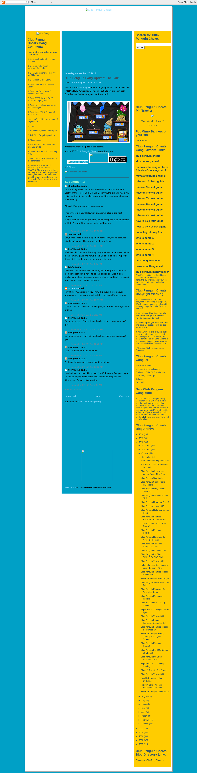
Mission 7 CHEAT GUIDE (149, 198)
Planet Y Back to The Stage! (154, 670)
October (145, 453)
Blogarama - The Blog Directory (150, 760)
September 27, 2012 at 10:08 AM (87, 231)
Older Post (124, 396)
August (144, 696)
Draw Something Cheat (149, 266)
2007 (141, 744)
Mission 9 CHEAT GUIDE (149, 187)
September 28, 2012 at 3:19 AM (86, 315)
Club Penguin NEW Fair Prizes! (155, 502)
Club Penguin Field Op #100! (153, 550)
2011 (141, 729)
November (146, 449)
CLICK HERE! (142, 140)
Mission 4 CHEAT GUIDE (149, 215)
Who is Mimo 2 (145, 243)
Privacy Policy (70, 487)
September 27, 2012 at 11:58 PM (87, 300)
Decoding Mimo (145, 232)
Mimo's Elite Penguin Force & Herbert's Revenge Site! (152, 169)
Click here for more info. (152, 417)
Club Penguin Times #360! (152, 616)
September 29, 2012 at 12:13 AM (87, 367)
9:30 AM (71, 167)
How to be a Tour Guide (149, 220)
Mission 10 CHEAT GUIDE (150, 181)
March (144, 716)
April (143, 712)
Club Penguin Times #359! (152, 674)
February (145, 720)
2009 (141, 736)
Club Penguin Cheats (82, 82)
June (143, 704)
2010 (141, 732)
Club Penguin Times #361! (152, 561)
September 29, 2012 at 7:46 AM (86, 385)
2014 (141, 434)
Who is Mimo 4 (145, 254)
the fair (97, 82)
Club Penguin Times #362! (152, 506)
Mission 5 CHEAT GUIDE (149, 209)
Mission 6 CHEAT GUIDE (149, 204)
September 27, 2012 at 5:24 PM (86, 285)
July (143, 700)
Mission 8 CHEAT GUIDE (149, 192)
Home (97, 396)
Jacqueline (73, 288)
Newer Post (70, 396)
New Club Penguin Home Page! (155, 578)
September (146, 457)
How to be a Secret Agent (151, 226)
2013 (141, 438)
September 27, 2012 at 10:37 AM (87, 246)
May (143, 708)
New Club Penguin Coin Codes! (155, 691)
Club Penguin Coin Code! (152, 478)
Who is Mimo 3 (145, 249)
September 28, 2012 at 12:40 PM (87, 329)
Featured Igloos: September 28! (155, 460)
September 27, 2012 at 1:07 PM (86, 264)
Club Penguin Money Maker (152, 271)
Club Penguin (83, 87)
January (145, 724)
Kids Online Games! (147, 161)
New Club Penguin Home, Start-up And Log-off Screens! (152, 636)
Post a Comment (73, 389)
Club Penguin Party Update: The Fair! (92, 78)
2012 (141, 442)
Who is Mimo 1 (145, 237)
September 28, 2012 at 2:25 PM (86, 355)
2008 (141, 740)
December (146, 445)
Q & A (158, 232)
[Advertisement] (98, 21)
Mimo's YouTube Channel (151, 175)
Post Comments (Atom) (89, 402)
